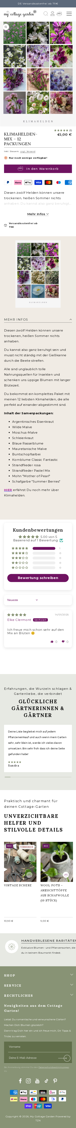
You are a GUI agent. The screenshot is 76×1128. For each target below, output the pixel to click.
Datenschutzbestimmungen (54, 1067)
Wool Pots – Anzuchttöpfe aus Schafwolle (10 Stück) (56, 861)
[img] (16, 615)
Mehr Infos (36, 214)
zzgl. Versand (27, 151)
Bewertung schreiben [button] (38, 578)
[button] (69, 14)
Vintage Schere (20, 859)
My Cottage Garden (42, 1116)
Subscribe (64, 1059)
